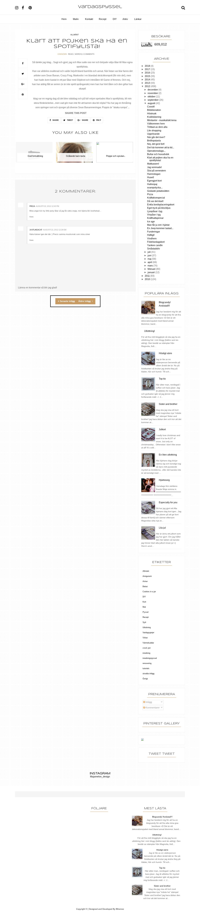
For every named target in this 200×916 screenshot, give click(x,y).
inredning (146, 653)
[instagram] (18, 8)
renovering (147, 663)
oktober (152, 96)
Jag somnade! (154, 167)
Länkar (137, 19)
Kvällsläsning (154, 117)
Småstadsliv (153, 248)
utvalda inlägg (148, 673)
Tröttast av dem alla (157, 127)
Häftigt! (150, 235)
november (153, 93)
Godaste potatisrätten (158, 191)
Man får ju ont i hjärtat (158, 225)
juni (150, 255)
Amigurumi (147, 576)
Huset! (150, 177)
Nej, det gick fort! (155, 144)
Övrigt (145, 679)
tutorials (146, 668)
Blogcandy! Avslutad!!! (162, 817)
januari (151, 272)
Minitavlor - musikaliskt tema (161, 120)
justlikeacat (35, 230)
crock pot (147, 648)
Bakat (145, 586)
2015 (148, 76)
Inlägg (148, 702)
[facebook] (25, 8)
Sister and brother (162, 886)
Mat (144, 607)
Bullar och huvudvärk (158, 154)
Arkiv (125, 19)
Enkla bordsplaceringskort (160, 204)
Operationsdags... (156, 151)
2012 (148, 86)
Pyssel (145, 612)
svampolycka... (155, 187)
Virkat (145, 638)
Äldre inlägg (84, 301)
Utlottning (147, 627)
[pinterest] (32, 8)
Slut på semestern (156, 170)
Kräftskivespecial (156, 197)
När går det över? (156, 137)
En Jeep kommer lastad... (160, 228)
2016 (148, 72)
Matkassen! (153, 163)
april (150, 262)
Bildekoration (154, 110)
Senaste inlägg (67, 301)
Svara (31, 217)
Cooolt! (151, 106)
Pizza (150, 194)
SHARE (55, 120)
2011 (147, 276)
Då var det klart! (155, 201)
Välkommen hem (156, 123)
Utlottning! (157, 835)
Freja (32, 206)
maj (150, 259)
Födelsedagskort (156, 242)
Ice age (151, 221)
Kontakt (89, 19)
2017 (148, 69)
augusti (152, 103)
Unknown (62, 54)
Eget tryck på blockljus (158, 208)
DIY (115, 19)
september (153, 100)
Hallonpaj (152, 184)
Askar (145, 581)
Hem (63, 19)
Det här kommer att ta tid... (160, 147)
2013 (148, 83)
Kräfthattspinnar (155, 218)
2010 (148, 279)
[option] (35, 153)
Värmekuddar (148, 643)
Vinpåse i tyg (154, 214)
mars (150, 265)
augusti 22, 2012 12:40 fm (47, 206)
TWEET (69, 120)
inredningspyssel (150, 658)
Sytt (144, 622)
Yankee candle (155, 245)
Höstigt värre (162, 850)
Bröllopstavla (154, 140)
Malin (76, 19)
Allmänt (74, 35)
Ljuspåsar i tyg (154, 211)
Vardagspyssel (100, 7)
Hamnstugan (153, 174)
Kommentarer (152, 707)
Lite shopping (154, 130)
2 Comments (88, 54)
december (153, 89)
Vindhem (152, 238)
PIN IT (98, 120)
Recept (102, 19)
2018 (148, 66)
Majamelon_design (100, 776)
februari (152, 269)
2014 (148, 79)
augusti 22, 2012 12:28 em (54, 230)
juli (149, 252)
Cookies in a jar (149, 591)
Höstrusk (151, 113)
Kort (144, 602)
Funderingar (153, 231)
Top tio (162, 868)
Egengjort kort (154, 180)
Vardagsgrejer (148, 632)
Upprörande (153, 134)
